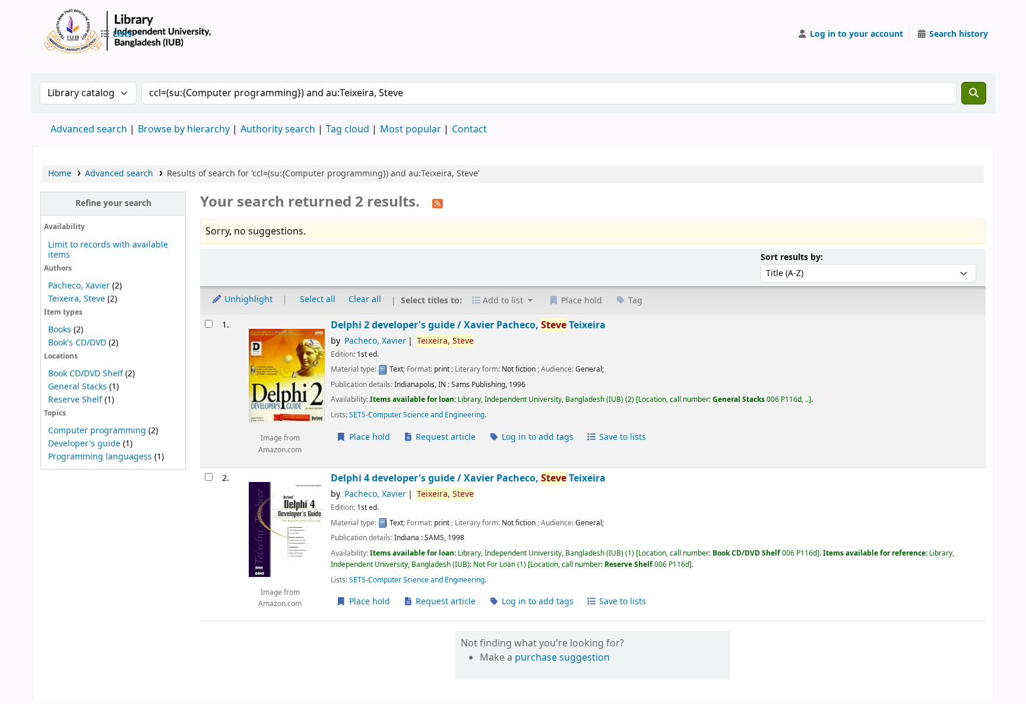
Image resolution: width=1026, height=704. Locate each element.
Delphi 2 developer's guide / (468, 325)
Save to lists (621, 437)
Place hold (368, 437)
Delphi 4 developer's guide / (468, 478)
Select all (317, 299)
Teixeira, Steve (76, 299)
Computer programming (97, 430)
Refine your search (113, 203)
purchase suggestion (562, 658)
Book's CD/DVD (77, 343)
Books (59, 330)
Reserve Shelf (75, 400)
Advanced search (88, 129)
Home (59, 173)
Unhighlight (247, 299)
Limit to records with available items (108, 250)
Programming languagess (100, 457)
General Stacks (77, 386)
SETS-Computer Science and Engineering (416, 415)
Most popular (410, 129)
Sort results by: (792, 257)
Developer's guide (84, 443)
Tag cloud (347, 129)
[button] (120, 34)
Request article (444, 437)
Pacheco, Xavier (79, 286)
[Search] (973, 93)
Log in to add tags (536, 437)
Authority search (277, 129)
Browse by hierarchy (184, 129)
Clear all (365, 299)
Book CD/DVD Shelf (85, 373)
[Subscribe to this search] (437, 203)
